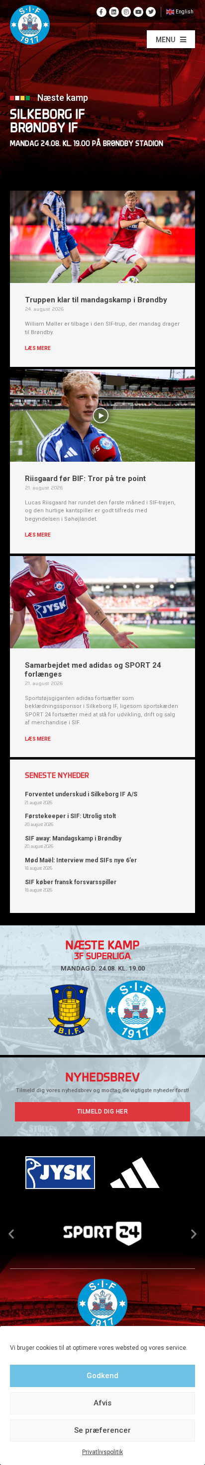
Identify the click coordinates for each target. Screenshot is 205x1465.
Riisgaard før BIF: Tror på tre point (85, 478)
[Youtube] (138, 12)
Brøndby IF (44, 129)
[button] (171, 39)
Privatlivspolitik (102, 1452)
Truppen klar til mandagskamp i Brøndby (96, 299)
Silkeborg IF (47, 115)
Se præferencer (102, 1430)
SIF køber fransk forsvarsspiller (70, 882)
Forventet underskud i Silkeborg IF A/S (81, 794)
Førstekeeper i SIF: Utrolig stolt (70, 816)
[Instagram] (126, 12)
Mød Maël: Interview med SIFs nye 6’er (81, 860)
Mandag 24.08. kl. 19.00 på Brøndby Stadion (86, 144)
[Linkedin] (114, 12)
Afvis (102, 1402)
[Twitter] (151, 12)
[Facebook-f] (101, 12)
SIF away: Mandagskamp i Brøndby (73, 838)
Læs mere (38, 348)
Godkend (102, 1375)
